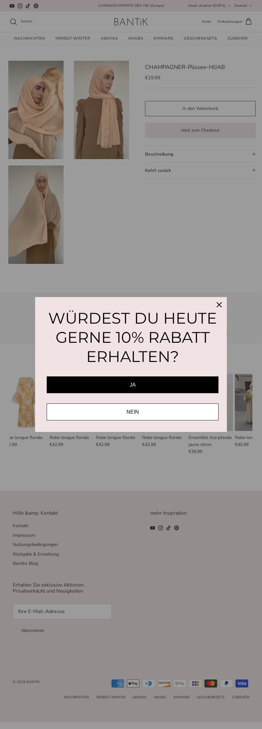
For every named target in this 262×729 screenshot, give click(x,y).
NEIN (133, 412)
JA (133, 385)
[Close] (219, 304)
